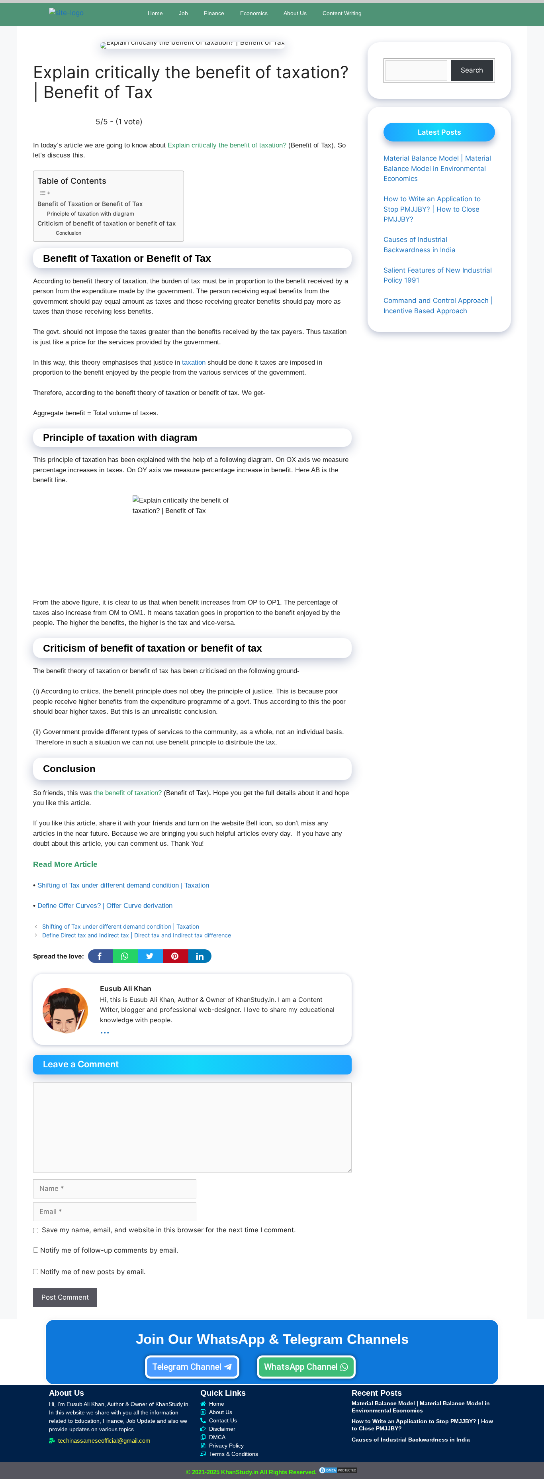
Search (472, 70)
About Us (295, 13)
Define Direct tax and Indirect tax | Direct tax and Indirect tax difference (136, 935)
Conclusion (68, 233)
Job (183, 13)
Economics (254, 13)
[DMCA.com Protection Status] (338, 1472)
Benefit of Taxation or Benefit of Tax (90, 204)
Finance (214, 13)
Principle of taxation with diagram (90, 213)
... (105, 1028)
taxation (193, 362)
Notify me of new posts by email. (93, 1272)
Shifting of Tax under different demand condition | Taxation (123, 885)
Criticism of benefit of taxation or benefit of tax (106, 223)
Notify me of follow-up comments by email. (109, 1250)
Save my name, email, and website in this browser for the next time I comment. (169, 1230)
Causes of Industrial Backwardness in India (411, 1439)
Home (155, 13)
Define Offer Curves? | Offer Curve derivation (104, 905)
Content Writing (342, 13)
